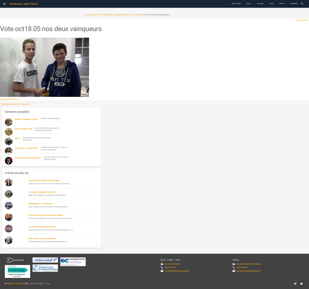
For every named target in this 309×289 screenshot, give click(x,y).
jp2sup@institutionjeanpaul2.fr (248, 271)
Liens (48, 283)
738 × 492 (16, 99)
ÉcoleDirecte (19, 260)
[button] (4, 4)
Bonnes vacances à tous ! (26, 119)
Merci (17, 138)
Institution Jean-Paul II (15, 283)
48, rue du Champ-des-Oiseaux (248, 264)
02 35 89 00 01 (242, 267)
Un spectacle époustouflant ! (28, 158)
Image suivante (302, 20)
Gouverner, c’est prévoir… (27, 148)
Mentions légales (37, 283)
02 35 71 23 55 (170, 267)
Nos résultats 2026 (23, 129)
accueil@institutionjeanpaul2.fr (177, 271)
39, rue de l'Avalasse (173, 264)
